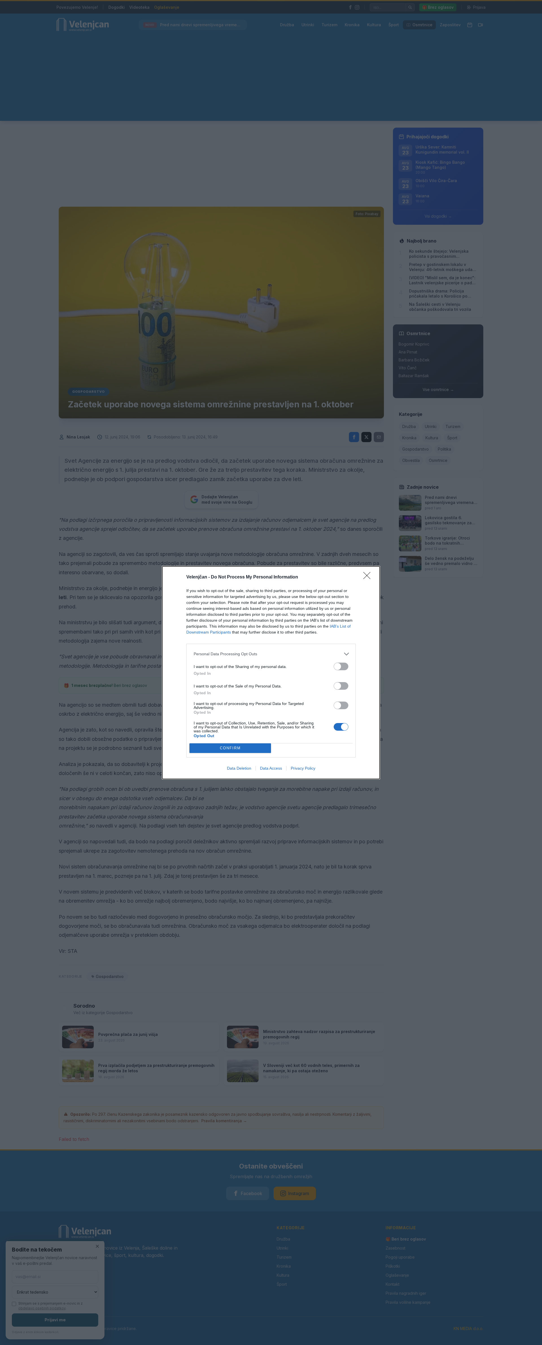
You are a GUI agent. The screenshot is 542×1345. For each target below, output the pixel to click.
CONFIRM (230, 748)
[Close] (368, 577)
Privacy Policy (303, 768)
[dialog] (271, 672)
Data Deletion (239, 768)
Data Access (271, 768)
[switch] (341, 666)
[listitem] (271, 654)
